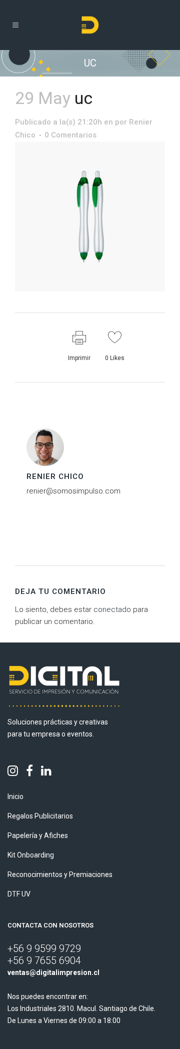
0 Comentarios (70, 135)
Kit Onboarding (31, 855)
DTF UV (19, 894)
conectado (112, 609)
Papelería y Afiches (38, 836)
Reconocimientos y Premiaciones (60, 874)
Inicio (16, 796)
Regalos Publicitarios (40, 816)
